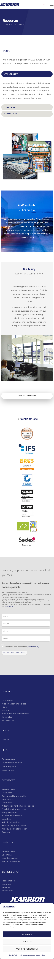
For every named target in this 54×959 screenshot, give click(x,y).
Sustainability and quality (14, 796)
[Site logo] (10, 4)
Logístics (6, 819)
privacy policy (9, 606)
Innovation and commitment (15, 714)
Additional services (11, 822)
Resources (7, 793)
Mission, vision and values (14, 704)
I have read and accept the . (21, 647)
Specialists (7, 799)
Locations (7, 803)
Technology (7, 717)
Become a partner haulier (14, 826)
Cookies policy (9, 766)
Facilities (6, 710)
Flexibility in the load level (14, 809)
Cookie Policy (13, 955)
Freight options (9, 812)
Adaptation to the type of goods (18, 806)
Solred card (7, 891)
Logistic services (10, 858)
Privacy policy (8, 759)
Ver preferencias (27, 949)
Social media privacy (12, 763)
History (5, 707)
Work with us (8, 720)
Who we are (7, 701)
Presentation (8, 789)
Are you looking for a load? (14, 829)
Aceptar (27, 934)
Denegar (27, 941)
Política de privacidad (27, 955)
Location (6, 884)
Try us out (6, 832)
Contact (6, 740)
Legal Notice (8, 770)
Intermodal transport (12, 816)
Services (6, 887)
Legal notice (40, 955)
